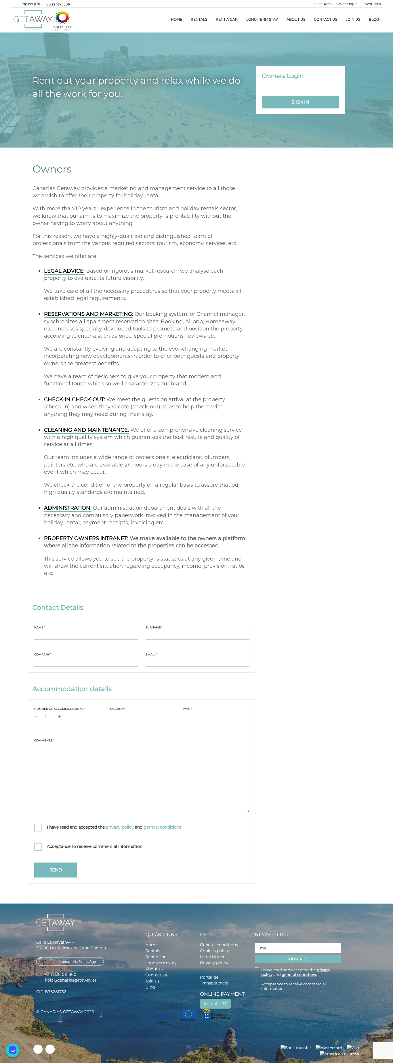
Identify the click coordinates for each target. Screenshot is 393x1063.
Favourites (372, 4)
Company (42, 654)
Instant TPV (215, 1003)
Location (117, 709)
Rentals (199, 19)
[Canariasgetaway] (62, 20)
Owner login (347, 4)
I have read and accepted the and (114, 827)
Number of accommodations (59, 709)
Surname (154, 627)
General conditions (219, 944)
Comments (44, 740)
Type (187, 709)
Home (176, 19)
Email (151, 654)
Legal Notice (212, 956)
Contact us (325, 19)
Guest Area (322, 4)
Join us (353, 19)
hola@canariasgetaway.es (71, 980)
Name (39, 627)
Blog (374, 19)
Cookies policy (214, 950)
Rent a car (227, 19)
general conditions (162, 827)
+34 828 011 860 (60, 974)
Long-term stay (262, 19)
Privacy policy (214, 963)
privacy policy (120, 827)
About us (296, 19)
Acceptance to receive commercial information (94, 846)
